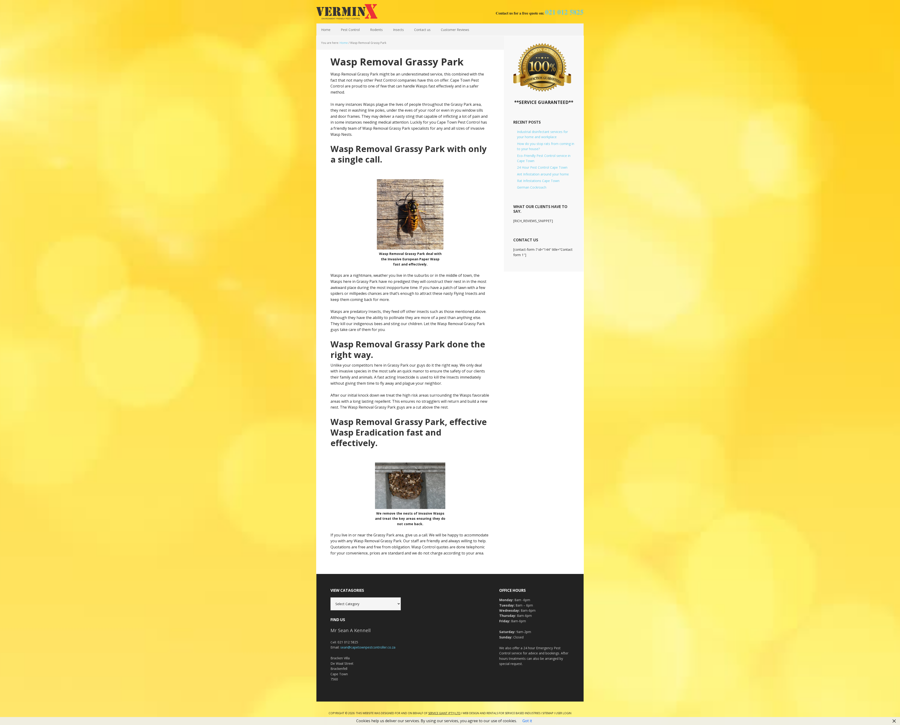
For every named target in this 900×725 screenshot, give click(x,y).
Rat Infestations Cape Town (538, 180)
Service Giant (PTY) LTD (444, 713)
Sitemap (547, 713)
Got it (527, 720)
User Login (563, 713)
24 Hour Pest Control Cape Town (542, 167)
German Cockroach (531, 187)
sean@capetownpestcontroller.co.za (367, 647)
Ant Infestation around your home (543, 174)
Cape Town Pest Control (346, 11)
